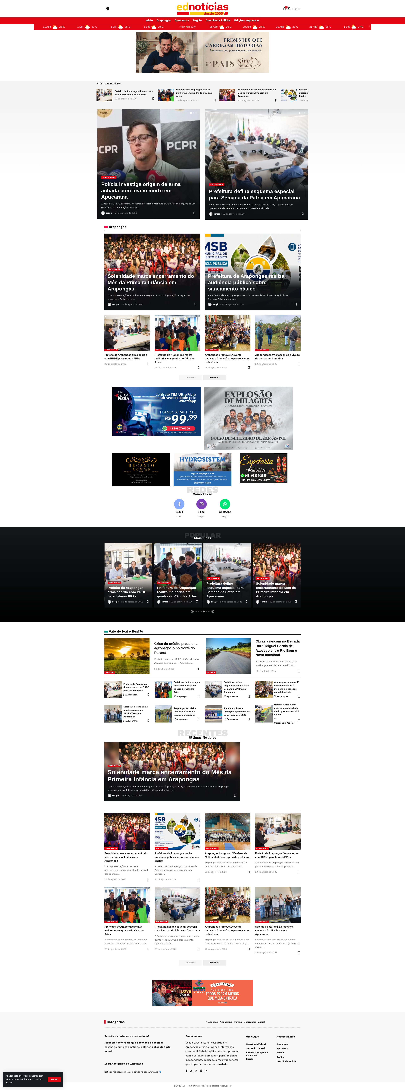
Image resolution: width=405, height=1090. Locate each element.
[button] (54, 1079)
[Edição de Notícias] (202, 8)
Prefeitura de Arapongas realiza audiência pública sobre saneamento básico (258, 92)
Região (110, 672)
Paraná (238, 1022)
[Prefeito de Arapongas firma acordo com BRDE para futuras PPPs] (127, 333)
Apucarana (216, 185)
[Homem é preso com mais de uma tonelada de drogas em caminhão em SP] (264, 714)
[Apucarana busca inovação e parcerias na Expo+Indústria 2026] (213, 714)
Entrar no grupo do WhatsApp (123, 1063)
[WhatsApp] (225, 508)
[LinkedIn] (206, 1071)
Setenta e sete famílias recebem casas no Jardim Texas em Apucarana (274, 930)
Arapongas (109, 184)
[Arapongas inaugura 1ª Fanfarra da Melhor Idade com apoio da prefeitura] (289, 95)
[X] (191, 1071)
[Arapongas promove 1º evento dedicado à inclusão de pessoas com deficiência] (227, 333)
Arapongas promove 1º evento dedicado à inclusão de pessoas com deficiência (227, 359)
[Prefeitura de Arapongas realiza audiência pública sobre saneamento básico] (227, 95)
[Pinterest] (201, 1071)
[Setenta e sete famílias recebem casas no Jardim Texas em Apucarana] (256, 164)
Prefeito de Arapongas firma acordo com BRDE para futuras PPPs (136, 687)
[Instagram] (201, 508)
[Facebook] (179, 508)
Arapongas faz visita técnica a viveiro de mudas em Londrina (185, 711)
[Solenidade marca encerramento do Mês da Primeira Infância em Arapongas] (166, 95)
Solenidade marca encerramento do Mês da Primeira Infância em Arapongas (195, 92)
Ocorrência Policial (284, 723)
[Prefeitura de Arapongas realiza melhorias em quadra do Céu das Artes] (104, 95)
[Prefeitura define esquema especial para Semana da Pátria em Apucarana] (213, 689)
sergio (109, 213)
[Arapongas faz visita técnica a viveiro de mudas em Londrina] (278, 333)
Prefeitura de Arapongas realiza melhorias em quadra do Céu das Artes (132, 92)
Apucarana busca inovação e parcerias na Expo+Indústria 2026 (237, 711)
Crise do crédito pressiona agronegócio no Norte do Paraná (175, 648)
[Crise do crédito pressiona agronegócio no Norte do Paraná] (127, 656)
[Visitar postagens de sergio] (103, 213)
